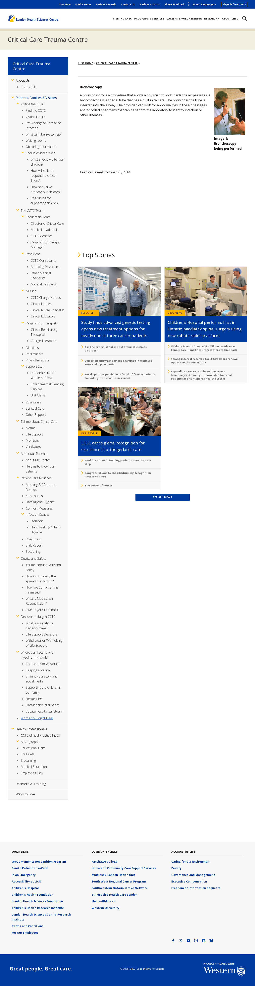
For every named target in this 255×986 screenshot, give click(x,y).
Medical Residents (44, 284)
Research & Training (31, 784)
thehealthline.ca (103, 901)
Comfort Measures (39, 508)
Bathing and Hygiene (40, 502)
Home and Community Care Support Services (124, 868)
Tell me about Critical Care (39, 421)
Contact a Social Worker (43, 664)
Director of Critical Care (47, 223)
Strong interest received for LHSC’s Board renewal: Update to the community (205, 360)
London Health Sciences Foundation (37, 901)
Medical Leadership (45, 229)
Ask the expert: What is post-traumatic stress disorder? (116, 348)
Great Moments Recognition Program (39, 861)
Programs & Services (149, 18)
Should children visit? (40, 153)
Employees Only (32, 773)
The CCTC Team (32, 210)
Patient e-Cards (150, 4)
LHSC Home (85, 63)
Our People (89, 433)
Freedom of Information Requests (195, 888)
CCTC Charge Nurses (46, 297)
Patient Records (106, 4)
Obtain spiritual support (42, 705)
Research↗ (212, 18)
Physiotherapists (37, 360)
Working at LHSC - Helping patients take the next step (118, 462)
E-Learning (28, 760)
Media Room (83, 4)
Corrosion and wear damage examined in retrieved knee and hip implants (118, 362)
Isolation (37, 521)
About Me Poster (38, 460)
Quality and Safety (33, 558)
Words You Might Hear (37, 718)
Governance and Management (193, 875)
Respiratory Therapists (42, 323)
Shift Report (34, 545)
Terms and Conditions (27, 926)
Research (87, 312)
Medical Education (34, 766)
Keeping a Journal (38, 670)
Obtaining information (41, 146)
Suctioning (33, 551)
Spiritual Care (35, 408)
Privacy (176, 868)
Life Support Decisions (42, 634)
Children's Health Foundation (32, 894)
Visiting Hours (35, 117)
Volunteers (33, 402)
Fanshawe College (105, 861)
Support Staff (35, 366)
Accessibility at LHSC (27, 881)
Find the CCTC (36, 110)
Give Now (65, 4)
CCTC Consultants (43, 260)
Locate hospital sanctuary (44, 711)
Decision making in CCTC (38, 616)
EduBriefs (27, 754)
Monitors (32, 440)
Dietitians (32, 348)
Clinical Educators (43, 316)
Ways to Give (25, 794)
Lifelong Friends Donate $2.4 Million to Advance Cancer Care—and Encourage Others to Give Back (204, 348)
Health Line (34, 699)
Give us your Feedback (42, 610)
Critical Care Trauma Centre (48, 39)
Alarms (30, 428)
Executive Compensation (189, 881)
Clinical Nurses (41, 304)
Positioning (33, 539)
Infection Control (38, 514)
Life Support (34, 434)
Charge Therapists (44, 341)
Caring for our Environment (191, 861)
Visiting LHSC (122, 18)
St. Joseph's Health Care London (114, 894)
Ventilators (33, 446)
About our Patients (34, 453)
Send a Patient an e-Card (30, 868)
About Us (23, 80)
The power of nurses (99, 485)
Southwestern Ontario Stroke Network (119, 888)
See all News (162, 497)
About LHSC (230, 18)
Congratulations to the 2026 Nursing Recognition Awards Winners (118, 474)
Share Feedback (175, 4)
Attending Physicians (45, 267)
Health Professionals (31, 729)
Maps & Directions (234, 4)
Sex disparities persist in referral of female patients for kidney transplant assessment (120, 376)
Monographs (30, 742)
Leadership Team (38, 217)
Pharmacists (34, 354)
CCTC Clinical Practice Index (40, 735)
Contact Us (128, 4)
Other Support (36, 414)
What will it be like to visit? (43, 134)
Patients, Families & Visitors (36, 98)
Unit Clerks (38, 395)
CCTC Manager (41, 236)
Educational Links (33, 748)
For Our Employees (25, 932)
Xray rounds (34, 496)
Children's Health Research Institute (38, 908)
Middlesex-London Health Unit (113, 875)
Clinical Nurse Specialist (47, 310)
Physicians (33, 254)
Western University (105, 908)
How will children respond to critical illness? (43, 175)
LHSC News (175, 312)
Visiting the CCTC (32, 104)
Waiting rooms (36, 140)
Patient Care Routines (36, 478)
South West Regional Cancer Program (119, 881)
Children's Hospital (25, 888)
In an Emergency (24, 875)
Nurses (31, 291)
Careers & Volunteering (184, 18)
